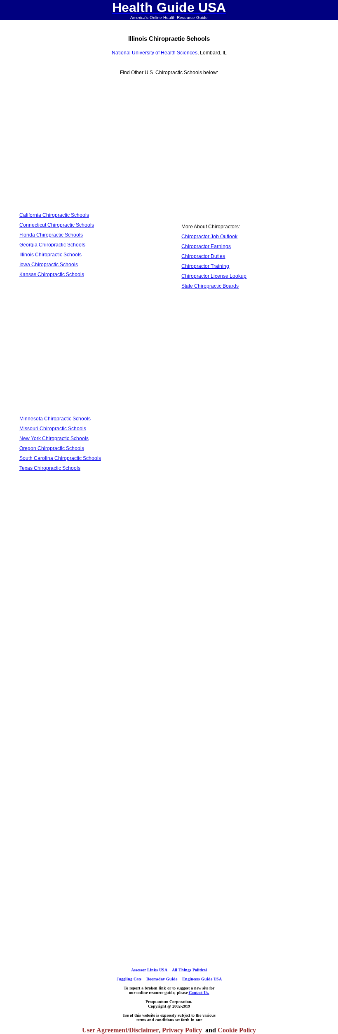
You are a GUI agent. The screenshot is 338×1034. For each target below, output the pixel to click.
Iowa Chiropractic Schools (48, 264)
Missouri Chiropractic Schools (52, 428)
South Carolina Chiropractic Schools (60, 458)
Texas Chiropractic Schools (49, 468)
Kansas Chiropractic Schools (51, 274)
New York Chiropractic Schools (54, 438)
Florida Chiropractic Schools (51, 235)
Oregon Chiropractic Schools (51, 448)
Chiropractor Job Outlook (209, 236)
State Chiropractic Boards (210, 286)
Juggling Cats (129, 979)
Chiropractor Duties (203, 256)
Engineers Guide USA (202, 979)
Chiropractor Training (205, 266)
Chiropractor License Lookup (213, 276)
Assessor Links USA (149, 970)
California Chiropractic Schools (54, 215)
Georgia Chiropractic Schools (52, 245)
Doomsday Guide (161, 979)
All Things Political (189, 970)
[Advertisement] (88, 148)
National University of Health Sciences (154, 53)
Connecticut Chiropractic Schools (56, 225)
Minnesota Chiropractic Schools (55, 419)
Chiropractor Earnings (206, 246)
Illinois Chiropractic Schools (50, 255)
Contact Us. (199, 992)
